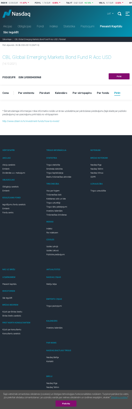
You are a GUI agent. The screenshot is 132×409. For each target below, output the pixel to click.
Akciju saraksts (8, 165)
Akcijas (7, 26)
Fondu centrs (8, 212)
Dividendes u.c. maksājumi (13, 173)
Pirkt (119, 76)
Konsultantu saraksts (11, 334)
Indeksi (53, 26)
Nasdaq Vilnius (96, 173)
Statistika (69, 26)
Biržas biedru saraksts (11, 316)
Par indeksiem (52, 233)
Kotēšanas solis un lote (56, 199)
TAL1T (65, 3)
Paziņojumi (87, 26)
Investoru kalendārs (54, 211)
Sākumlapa (6, 39)
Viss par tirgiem (53, 191)
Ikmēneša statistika (54, 169)
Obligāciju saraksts (10, 187)
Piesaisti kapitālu (9, 284)
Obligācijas (24, 26)
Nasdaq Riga (95, 165)
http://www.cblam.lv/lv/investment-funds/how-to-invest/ (31, 121)
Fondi (40, 26)
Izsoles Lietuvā (52, 250)
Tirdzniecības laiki (53, 195)
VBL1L (98, 3)
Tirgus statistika (53, 165)
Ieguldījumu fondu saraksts (14, 204)
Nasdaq (19, 14)
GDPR (93, 177)
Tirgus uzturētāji (53, 203)
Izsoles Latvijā (52, 246)
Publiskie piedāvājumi (55, 254)
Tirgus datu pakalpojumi (56, 207)
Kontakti (49, 361)
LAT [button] (109, 13)
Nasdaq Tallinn (96, 169)
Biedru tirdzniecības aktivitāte (58, 177)
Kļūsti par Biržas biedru (12, 312)
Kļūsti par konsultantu (11, 329)
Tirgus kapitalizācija (54, 173)
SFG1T (128, 3)
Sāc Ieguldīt (11, 32)
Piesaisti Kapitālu (111, 26)
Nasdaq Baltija (52, 357)
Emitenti (5, 169)
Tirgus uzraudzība (98, 191)
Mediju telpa (51, 284)
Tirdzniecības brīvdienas (56, 215)
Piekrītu (66, 404)
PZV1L (34, 3)
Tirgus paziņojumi (54, 306)
